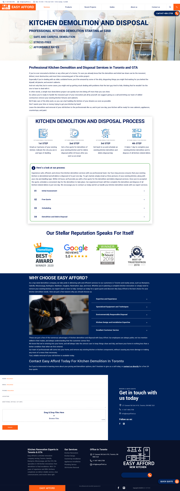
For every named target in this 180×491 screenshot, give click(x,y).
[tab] (90, 191)
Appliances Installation (72, 462)
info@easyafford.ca (25, 2)
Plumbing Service (70, 464)
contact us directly (131, 366)
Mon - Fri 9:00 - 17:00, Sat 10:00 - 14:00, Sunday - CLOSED (52, 2)
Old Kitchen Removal (71, 467)
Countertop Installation (72, 459)
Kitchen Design (69, 456)
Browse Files (54, 418)
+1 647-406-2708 (10, 2)
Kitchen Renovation (71, 453)
